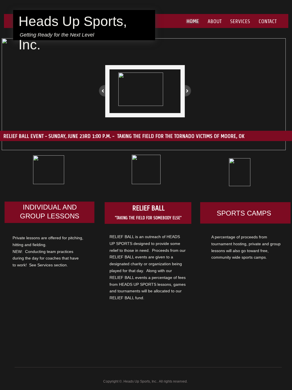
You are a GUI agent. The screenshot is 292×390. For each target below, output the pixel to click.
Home (192, 21)
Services (240, 21)
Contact (268, 21)
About (215, 21)
